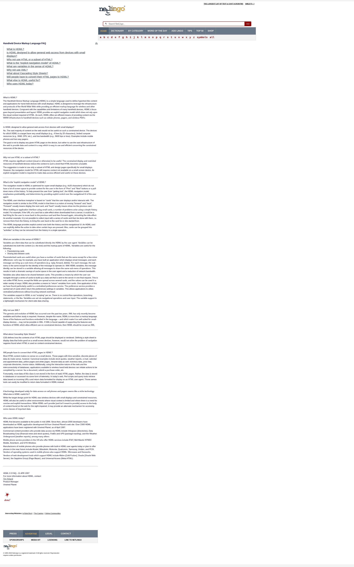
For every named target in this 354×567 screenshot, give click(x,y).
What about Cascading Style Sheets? (27, 73)
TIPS (190, 31)
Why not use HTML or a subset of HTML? (29, 59)
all (212, 37)
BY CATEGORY (135, 31)
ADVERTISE (31, 534)
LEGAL (48, 534)
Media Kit (35, 540)
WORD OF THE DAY (157, 31)
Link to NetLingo (73, 540)
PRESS (13, 534)
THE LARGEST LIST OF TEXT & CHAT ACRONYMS (223, 4)
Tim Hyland (8, 479)
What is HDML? (15, 49)
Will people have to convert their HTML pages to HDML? (38, 76)
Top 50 (199, 31)
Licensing (52, 540)
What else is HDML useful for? (23, 80)
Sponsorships (16, 540)
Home (103, 31)
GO (247, 24)
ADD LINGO (177, 31)
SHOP (211, 31)
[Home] (116, 10)
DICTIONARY (117, 31)
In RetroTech (27, 513)
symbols (202, 37)
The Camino (38, 513)
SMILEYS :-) (249, 4)
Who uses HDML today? (20, 83)
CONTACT (66, 534)
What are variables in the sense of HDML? (30, 66)
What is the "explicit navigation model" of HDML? (33, 63)
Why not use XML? (17, 70)
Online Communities (53, 513)
